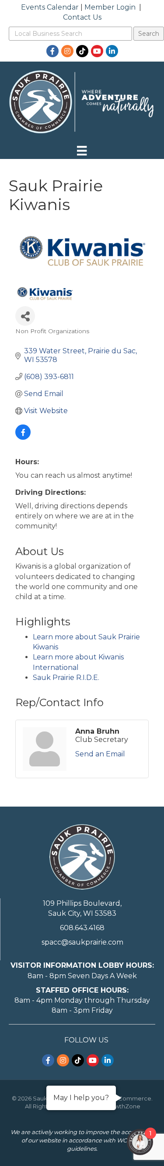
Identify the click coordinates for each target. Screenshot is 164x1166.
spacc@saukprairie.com (82, 942)
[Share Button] (25, 316)
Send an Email (100, 754)
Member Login (110, 7)
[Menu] (82, 150)
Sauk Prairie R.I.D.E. (66, 677)
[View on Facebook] (23, 437)
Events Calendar (50, 7)
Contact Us (82, 17)
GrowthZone (122, 1106)
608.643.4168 (82, 928)
